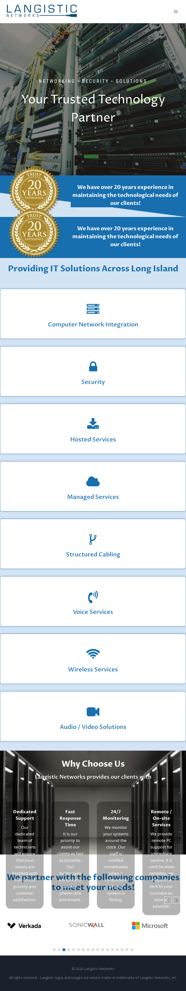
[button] (176, 900)
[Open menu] (175, 11)
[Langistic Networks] (42, 11)
